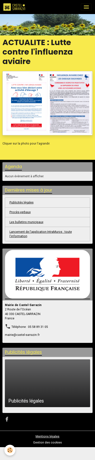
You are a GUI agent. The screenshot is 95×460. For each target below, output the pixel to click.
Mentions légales (47, 436)
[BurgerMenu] (86, 7)
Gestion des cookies (47, 442)
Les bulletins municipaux (26, 222)
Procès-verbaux (20, 212)
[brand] (15, 7)
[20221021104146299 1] (47, 103)
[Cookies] (9, 450)
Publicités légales (22, 202)
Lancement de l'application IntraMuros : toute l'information (41, 234)
